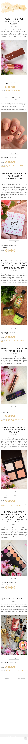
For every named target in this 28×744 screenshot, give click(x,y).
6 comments (4, 664)
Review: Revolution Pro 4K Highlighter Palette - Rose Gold (14, 429)
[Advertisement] (14, 717)
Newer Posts (6, 678)
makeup (14, 165)
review (18, 90)
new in (21, 670)
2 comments (4, 83)
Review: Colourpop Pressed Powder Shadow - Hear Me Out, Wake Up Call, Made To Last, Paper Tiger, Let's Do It (14, 517)
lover (9, 165)
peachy (3, 420)
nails (6, 166)
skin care (24, 254)
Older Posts (22, 678)
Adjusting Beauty (10, 735)
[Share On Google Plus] (14, 87)
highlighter (11, 504)
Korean (13, 254)
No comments (5, 497)
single (7, 592)
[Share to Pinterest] (11, 87)
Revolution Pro (10, 505)
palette (23, 504)
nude (21, 419)
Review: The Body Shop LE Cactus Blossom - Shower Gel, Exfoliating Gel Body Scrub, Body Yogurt (14, 264)
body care (10, 340)
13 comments (4, 247)
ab (6, 90)
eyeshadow (18, 591)
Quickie (8, 420)
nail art (19, 165)
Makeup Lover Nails (14, 97)
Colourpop (10, 419)
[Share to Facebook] (6, 87)
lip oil (13, 90)
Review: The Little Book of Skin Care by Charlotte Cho (14, 176)
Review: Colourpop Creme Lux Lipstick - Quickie (14, 349)
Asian (9, 254)
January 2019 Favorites (14, 599)
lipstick (17, 419)
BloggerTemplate (21, 735)
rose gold (18, 505)
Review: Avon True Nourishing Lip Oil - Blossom (14, 21)
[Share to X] (9, 87)
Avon (8, 90)
